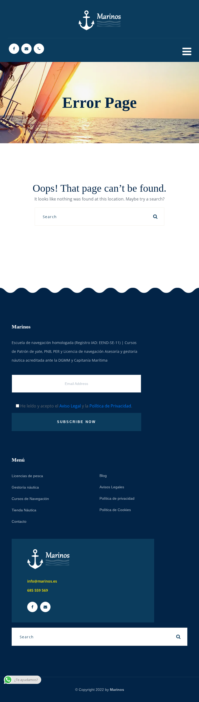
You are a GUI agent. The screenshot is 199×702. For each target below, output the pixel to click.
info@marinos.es (42, 581)
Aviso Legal (70, 406)
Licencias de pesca (27, 476)
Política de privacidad (117, 498)
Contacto (19, 521)
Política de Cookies (115, 510)
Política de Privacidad (110, 406)
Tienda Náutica (24, 510)
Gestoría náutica (25, 487)
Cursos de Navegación (30, 499)
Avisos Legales (112, 487)
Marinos (117, 689)
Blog (103, 476)
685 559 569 (37, 590)
